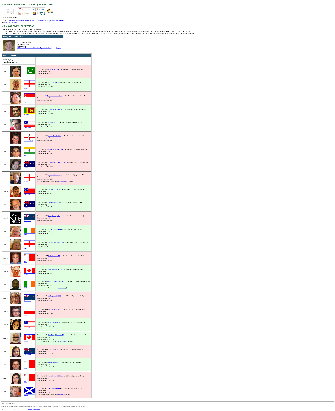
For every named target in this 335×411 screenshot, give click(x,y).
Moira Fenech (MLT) (54, 376)
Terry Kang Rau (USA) (55, 322)
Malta (25, 262)
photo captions (62, 181)
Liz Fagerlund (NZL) (54, 296)
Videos (58, 20)
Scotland (26, 395)
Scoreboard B (40, 20)
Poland (25, 315)
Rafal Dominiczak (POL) (55, 309)
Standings (48, 20)
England (58, 48)
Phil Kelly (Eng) (53, 82)
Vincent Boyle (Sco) (53, 388)
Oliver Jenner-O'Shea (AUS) (56, 162)
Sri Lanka (26, 114)
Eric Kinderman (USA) (55, 189)
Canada (26, 274)
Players (17, 20)
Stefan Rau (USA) (53, 122)
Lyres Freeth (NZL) (54, 349)
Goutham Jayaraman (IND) (55, 149)
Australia (26, 167)
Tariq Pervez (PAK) (54, 69)
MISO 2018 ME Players (11, 22)
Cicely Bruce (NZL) (54, 216)
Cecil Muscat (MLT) (54, 256)
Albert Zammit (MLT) (54, 362)
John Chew (30, 409)
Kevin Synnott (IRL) (54, 229)
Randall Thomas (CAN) (55, 269)
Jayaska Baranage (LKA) (55, 109)
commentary (62, 288)
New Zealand (27, 221)
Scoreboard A (31, 20)
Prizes (62, 20)
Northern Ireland (28, 141)
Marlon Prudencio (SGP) (54, 96)
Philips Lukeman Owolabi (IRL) (57, 281)
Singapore (26, 102)
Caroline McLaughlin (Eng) (56, 242)
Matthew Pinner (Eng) (55, 175)
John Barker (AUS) (54, 202)
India (25, 155)
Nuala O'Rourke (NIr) (54, 136)
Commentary (11, 20)
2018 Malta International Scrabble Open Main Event (34, 48)
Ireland (25, 234)
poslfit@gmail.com (36, 409)
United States (27, 127)
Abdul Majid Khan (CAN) (56, 335)
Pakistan (26, 75)
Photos (53, 20)
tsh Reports (23, 20)
